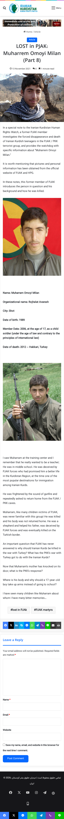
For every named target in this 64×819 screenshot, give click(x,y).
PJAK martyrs (44, 610)
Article (37, 32)
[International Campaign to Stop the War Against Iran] (32, 23)
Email (6, 715)
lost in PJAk (19, 610)
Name (6, 700)
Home (29, 32)
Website (7, 730)
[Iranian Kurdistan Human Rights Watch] (23, 8)
